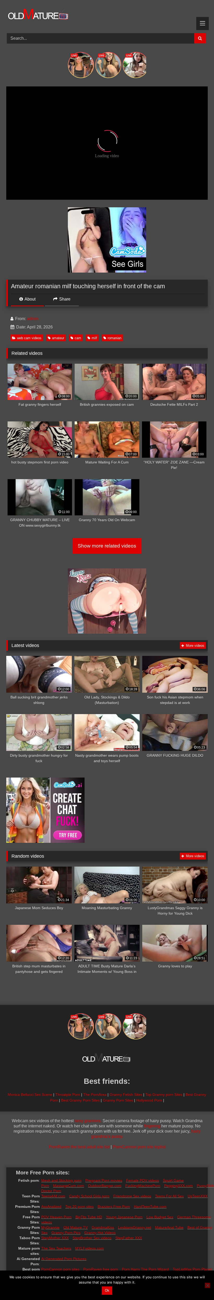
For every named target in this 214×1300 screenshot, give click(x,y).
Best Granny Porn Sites (80, 1100)
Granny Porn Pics (65, 1233)
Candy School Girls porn (89, 1196)
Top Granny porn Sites (163, 1094)
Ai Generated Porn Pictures (63, 1259)
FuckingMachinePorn (142, 1186)
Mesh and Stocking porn (61, 1180)
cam (78, 338)
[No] (207, 1285)
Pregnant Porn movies (103, 1180)
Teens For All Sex (169, 1196)
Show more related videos (107, 546)
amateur (58, 338)
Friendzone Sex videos (132, 1196)
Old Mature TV (75, 1227)
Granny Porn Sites (118, 1100)
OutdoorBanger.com (104, 1186)
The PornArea (94, 1094)
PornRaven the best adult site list (79, 1147)
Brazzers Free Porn (114, 1206)
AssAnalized (51, 1206)
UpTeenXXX (197, 1196)
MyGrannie (50, 1227)
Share (64, 299)
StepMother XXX (55, 1238)
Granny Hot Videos (100, 1233)
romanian (114, 338)
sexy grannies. (88, 1121)
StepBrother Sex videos (92, 1238)
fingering (152, 1126)
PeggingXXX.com (178, 1186)
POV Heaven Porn (56, 1217)
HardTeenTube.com (150, 1206)
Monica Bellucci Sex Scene (30, 1094)
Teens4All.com (53, 1196)
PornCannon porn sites (60, 1269)
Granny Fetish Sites (126, 1094)
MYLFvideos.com (89, 1248)
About (29, 299)
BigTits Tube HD (88, 1217)
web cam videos (29, 338)
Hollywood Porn (149, 1100)
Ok (107, 1290)
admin (32, 318)
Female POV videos (142, 1180)
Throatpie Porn (67, 1094)
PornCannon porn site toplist (139, 1147)
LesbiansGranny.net (134, 1227)
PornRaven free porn (100, 1269)
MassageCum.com (68, 1186)
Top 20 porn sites (79, 1206)
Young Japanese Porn (124, 1217)
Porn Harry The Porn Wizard (145, 1269)
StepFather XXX (128, 1238)
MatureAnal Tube (169, 1227)
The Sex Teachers (56, 1248)
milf (94, 338)
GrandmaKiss (103, 1227)
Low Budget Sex (159, 1217)
